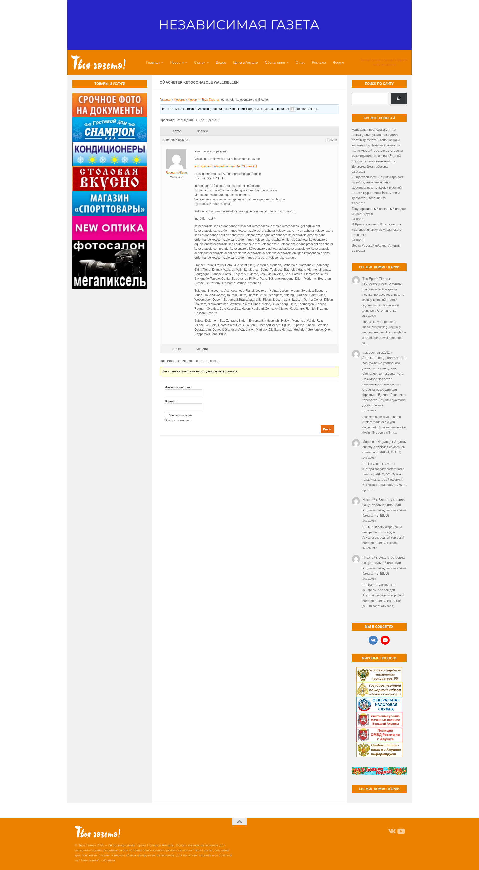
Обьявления (275, 62)
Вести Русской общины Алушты (376, 245)
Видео (221, 62)
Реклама (319, 62)
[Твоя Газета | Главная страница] (98, 62)
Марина (368, 442)
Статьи (199, 62)
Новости (177, 62)
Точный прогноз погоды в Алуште (384, 60)
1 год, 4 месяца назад (261, 109)
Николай (368, 500)
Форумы (179, 99)
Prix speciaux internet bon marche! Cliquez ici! (225, 166)
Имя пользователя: (178, 387)
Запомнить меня (180, 415)
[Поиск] (399, 98)
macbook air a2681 (376, 352)
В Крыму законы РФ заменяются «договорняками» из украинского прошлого (376, 229)
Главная (153, 62)
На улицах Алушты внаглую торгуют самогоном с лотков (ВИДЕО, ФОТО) (384, 447)
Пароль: (170, 401)
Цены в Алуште (245, 62)
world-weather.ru (384, 64)
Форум (338, 62)
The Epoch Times (375, 279)
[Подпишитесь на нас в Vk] (391, 831)
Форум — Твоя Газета (203, 99)
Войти (327, 429)
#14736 (332, 140)
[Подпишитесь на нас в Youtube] (400, 831)
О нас (300, 62)
